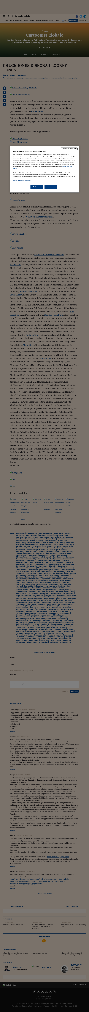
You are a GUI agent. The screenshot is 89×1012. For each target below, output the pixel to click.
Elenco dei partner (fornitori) (22, 180)
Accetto (51, 187)
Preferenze (36, 187)
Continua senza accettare (69, 148)
